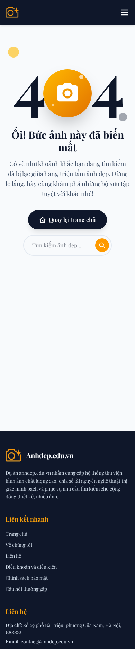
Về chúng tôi (19, 545)
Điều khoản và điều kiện (31, 567)
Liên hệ (13, 556)
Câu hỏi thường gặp (26, 589)
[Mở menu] (124, 12)
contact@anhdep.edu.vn (47, 641)
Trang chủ (16, 533)
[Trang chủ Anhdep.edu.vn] (12, 12)
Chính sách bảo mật (27, 578)
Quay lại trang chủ (72, 219)
